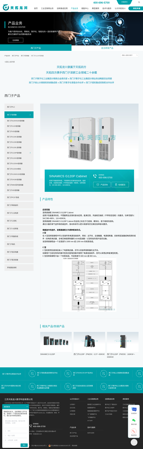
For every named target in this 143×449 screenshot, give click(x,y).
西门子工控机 (12, 221)
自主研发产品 (107, 48)
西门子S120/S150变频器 (15, 121)
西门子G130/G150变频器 (16, 174)
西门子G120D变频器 (14, 142)
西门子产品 (36, 48)
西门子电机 (11, 244)
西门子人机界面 (12, 228)
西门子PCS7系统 (13, 197)
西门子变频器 (25, 56)
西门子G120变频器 (13, 126)
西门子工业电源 (12, 213)
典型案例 (95, 8)
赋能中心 (85, 8)
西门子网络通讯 (12, 205)
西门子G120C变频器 (14, 137)
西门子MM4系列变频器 (15, 185)
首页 (36, 8)
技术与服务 (106, 8)
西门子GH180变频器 (14, 179)
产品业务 (74, 8)
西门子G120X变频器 (14, 158)
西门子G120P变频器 (37, 56)
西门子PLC (11, 107)
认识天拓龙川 (120, 8)
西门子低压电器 (12, 252)
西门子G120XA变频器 (14, 163)
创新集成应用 (62, 8)
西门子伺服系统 (12, 236)
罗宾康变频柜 (12, 267)
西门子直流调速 (12, 260)
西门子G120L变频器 (14, 147)
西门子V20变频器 (13, 131)
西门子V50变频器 (13, 190)
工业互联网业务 (47, 8)
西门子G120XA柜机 (14, 169)
